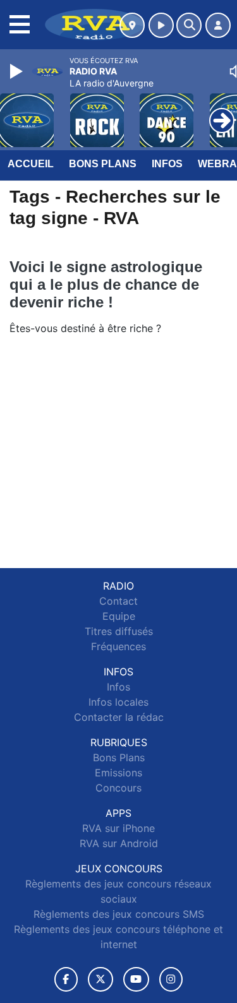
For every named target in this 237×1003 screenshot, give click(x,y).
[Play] (17, 71)
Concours (118, 787)
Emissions (118, 772)
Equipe (118, 616)
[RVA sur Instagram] (171, 979)
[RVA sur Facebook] (66, 979)
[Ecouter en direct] (161, 25)
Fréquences (118, 646)
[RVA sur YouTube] (136, 979)
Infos (167, 163)
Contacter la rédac (119, 717)
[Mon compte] (218, 25)
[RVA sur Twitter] (100, 979)
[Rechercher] (189, 25)
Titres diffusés (119, 631)
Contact (118, 601)
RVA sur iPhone (118, 828)
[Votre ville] (132, 25)
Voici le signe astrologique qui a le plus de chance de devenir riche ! (105, 284)
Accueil (31, 163)
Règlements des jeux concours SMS (118, 914)
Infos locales (118, 702)
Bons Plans (103, 163)
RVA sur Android (119, 843)
